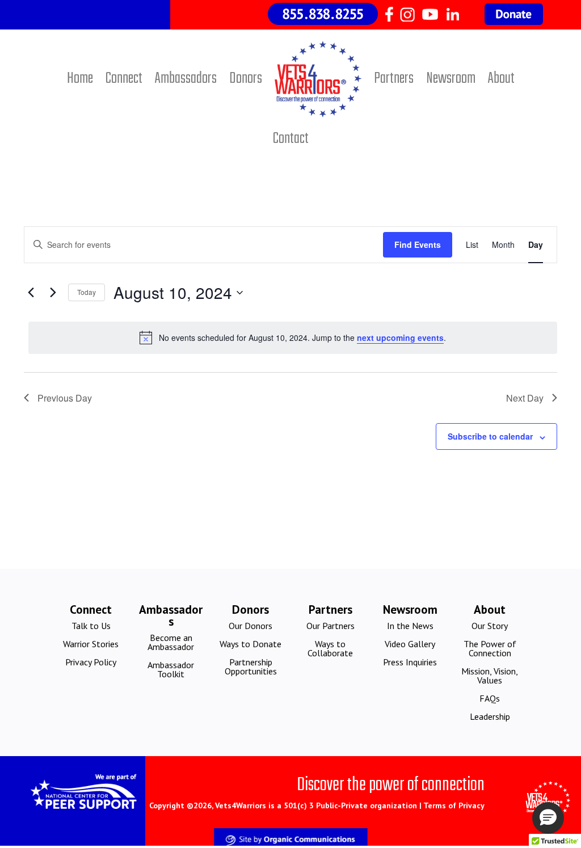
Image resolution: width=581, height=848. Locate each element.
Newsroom (450, 78)
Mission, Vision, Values (489, 675)
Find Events (417, 244)
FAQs (489, 698)
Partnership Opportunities (251, 666)
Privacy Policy (90, 662)
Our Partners (330, 625)
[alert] (292, 337)
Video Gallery (410, 643)
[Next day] (53, 292)
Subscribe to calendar (490, 436)
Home (80, 78)
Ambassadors (186, 78)
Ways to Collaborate (330, 648)
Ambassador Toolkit (171, 669)
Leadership (490, 716)
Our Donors (250, 625)
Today (86, 292)
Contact (291, 138)
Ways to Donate (250, 643)
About (501, 78)
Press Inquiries (410, 662)
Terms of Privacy (454, 805)
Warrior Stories (91, 643)
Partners (394, 78)
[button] (548, 818)
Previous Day (64, 397)
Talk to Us (91, 625)
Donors (245, 78)
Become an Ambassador (171, 642)
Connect (124, 78)
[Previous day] (30, 292)
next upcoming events (400, 337)
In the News (410, 625)
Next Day (525, 397)
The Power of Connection (490, 648)
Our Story (489, 625)
